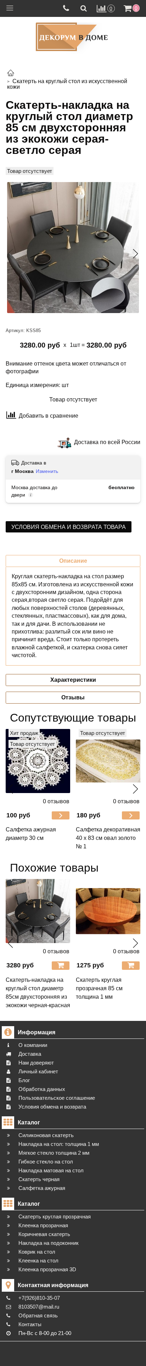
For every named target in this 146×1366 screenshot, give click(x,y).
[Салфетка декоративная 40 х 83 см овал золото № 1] (108, 761)
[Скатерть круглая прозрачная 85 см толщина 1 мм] (108, 911)
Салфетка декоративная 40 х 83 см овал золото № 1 (108, 838)
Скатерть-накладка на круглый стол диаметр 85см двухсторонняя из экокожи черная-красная (38, 992)
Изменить (47, 471)
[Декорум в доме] (73, 37)
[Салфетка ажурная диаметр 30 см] (38, 761)
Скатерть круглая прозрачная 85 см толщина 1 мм (99, 988)
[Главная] (10, 74)
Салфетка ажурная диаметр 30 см (31, 834)
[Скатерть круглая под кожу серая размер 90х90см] (73, 247)
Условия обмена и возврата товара (68, 527)
